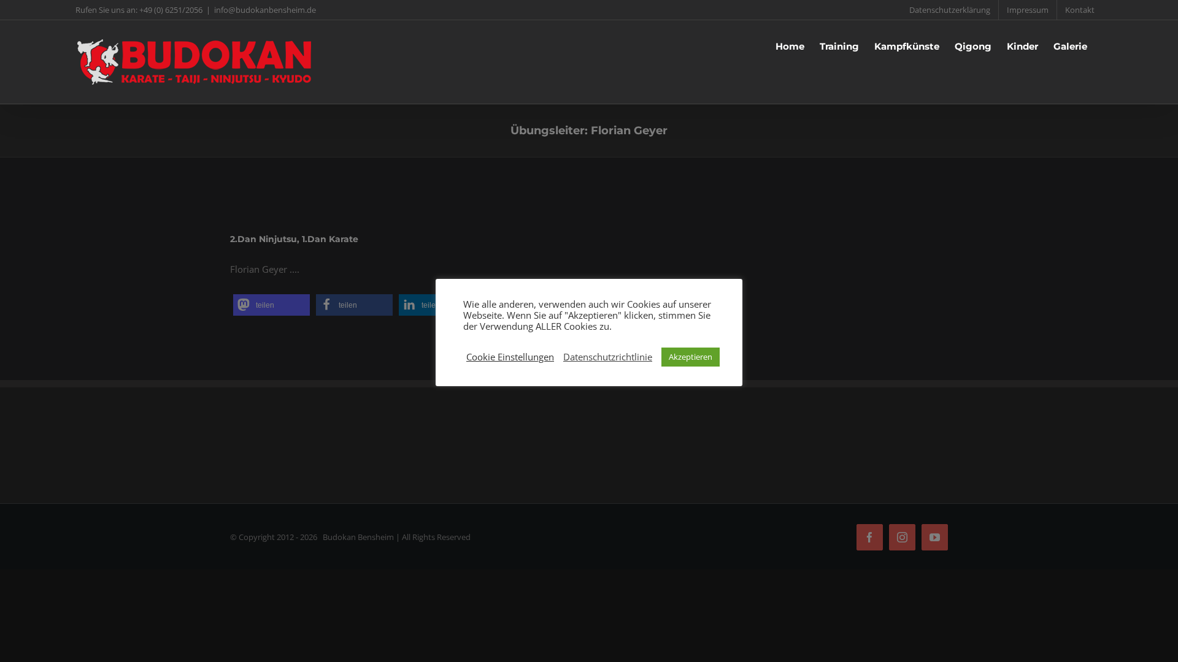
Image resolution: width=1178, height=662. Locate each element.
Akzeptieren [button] (690, 356)
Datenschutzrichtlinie (607, 356)
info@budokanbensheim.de (265, 9)
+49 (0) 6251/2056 (170, 9)
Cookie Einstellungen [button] (510, 356)
